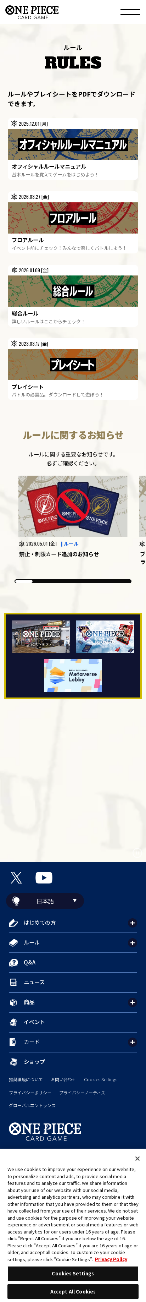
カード (32, 1041)
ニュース (34, 982)
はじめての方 (40, 922)
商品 (29, 1002)
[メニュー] (130, 13)
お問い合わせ (63, 1079)
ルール (32, 942)
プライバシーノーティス (82, 1092)
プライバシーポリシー (30, 1092)
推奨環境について (26, 1079)
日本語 (45, 901)
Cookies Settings (100, 1079)
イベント (34, 1021)
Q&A (29, 962)
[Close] (137, 1158)
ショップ (34, 1061)
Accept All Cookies (73, 1291)
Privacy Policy (111, 1259)
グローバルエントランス (32, 1105)
